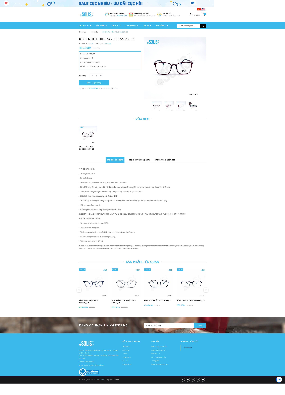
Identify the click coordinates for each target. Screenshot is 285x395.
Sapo (117, 380)
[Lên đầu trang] (239, 389)
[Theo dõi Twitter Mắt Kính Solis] (188, 380)
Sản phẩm (126, 350)
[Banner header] (107, 3)
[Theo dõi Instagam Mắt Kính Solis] (198, 380)
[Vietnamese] (199, 9)
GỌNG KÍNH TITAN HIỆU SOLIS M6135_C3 (124, 301)
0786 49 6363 (122, 15)
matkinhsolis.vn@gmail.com (94, 365)
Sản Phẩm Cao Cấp (158, 357)
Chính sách (126, 357)
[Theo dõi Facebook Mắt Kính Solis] (183, 380)
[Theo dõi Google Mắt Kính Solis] (193, 380)
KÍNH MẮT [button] (155, 341)
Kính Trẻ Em (155, 354)
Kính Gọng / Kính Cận (159, 346)
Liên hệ (125, 361)
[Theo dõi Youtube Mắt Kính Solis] (203, 380)
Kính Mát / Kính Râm (158, 350)
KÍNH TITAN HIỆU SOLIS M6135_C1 (158, 300)
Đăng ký (200, 325)
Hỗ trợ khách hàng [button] (131, 341)
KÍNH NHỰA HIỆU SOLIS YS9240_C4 (88, 301)
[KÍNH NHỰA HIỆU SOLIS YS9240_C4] (93, 282)
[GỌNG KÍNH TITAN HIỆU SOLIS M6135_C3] (126, 282)
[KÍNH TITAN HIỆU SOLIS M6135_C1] (158, 282)
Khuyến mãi (126, 364)
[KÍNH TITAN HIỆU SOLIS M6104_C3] (191, 282)
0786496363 (94, 88)
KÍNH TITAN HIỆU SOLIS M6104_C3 (191, 300)
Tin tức (124, 354)
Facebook (188, 347)
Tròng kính (155, 361)
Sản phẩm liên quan (142, 262)
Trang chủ (126, 346)
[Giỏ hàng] (203, 14)
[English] (203, 9)
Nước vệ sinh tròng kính (159, 364)
